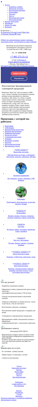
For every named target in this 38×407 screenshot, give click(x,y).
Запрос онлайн (19, 73)
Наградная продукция (16, 18)
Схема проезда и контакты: (19, 62)
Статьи (19, 394)
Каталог (19, 391)
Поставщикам (19, 386)
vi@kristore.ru (21, 60)
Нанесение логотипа (16, 8)
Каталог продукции (12, 21)
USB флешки (9, 128)
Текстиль (12, 14)
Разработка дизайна (15, 7)
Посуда (11, 16)
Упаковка (8, 139)
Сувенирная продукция (13, 137)
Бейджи (19, 370)
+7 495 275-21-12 (19, 56)
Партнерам (19, 382)
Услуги (7, 5)
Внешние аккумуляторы (13, 131)
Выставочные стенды (12, 146)
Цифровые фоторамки (12, 133)
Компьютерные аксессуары (14, 129)
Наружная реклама (15, 20)
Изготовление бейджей (17, 10)
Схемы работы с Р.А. (19, 384)
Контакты (8, 27)
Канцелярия (9, 126)
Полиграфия (13, 12)
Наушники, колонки (12, 140)
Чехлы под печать (11, 135)
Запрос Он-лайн (10, 25)
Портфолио (9, 23)
